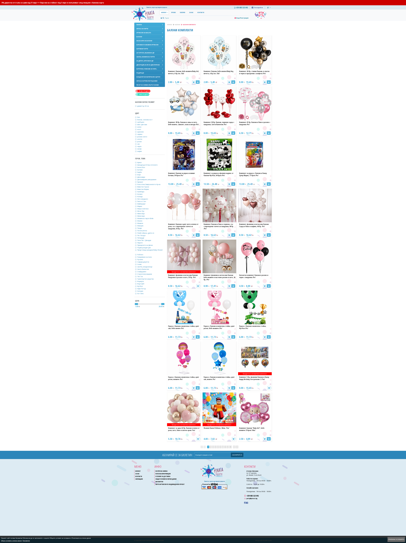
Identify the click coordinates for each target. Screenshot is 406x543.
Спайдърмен (142, 272)
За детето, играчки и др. (145, 61)
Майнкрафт (141, 204)
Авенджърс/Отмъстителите (147, 165)
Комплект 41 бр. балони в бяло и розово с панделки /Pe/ (254, 123)
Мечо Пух (141, 211)
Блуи (139, 175)
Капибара (141, 192)
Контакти (200, 12)
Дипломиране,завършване (147, 179)
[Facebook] (247, 503)
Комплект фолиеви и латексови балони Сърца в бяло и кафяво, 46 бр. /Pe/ (254, 225)
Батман (140, 170)
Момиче (140, 223)
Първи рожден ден (144, 248)
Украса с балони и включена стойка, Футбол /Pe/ (252, 327)
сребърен (141, 122)
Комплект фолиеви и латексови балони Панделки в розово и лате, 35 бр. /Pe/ (183, 276)
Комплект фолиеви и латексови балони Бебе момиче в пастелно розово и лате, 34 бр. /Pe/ (219, 277)
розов (139, 142)
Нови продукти (142, 94)
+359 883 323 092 (252, 495)
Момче (140, 221)
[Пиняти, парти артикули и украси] (144, 13)
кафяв (140, 151)
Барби (140, 172)
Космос (140, 194)
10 (230, 447)
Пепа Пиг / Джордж (144, 240)
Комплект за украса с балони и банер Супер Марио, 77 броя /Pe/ (253, 174)
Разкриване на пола (144, 257)
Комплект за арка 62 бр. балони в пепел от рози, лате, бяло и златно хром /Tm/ (184, 429)
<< (201, 447)
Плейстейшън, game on (146, 233)
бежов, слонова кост (145, 120)
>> (237, 447)
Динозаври (141, 177)
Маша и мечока (143, 209)
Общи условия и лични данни (165, 479)
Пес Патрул (141, 235)
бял (139, 117)
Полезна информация (163, 474)
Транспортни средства (145, 279)
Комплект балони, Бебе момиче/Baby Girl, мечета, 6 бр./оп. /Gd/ (183, 72)
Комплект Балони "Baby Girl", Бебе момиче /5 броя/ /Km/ (251, 429)
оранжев (140, 132)
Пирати (140, 243)
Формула (141, 281)
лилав (139, 149)
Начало (169, 24)
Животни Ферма (143, 189)
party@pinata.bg (251, 498)
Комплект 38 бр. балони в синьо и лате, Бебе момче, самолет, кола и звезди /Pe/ (183, 123)
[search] (163, 18)
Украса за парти (142, 29)
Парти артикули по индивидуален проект (170, 484)
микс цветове (142, 125)
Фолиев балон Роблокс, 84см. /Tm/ (216, 428)
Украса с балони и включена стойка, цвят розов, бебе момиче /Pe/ (219, 327)
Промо (173, 12)
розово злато (142, 137)
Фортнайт (141, 284)
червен (140, 134)
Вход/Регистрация (242, 18)
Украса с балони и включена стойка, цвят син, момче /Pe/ (219, 378)
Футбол (140, 286)
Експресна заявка (161, 471)
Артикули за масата (143, 33)
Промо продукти (143, 91)
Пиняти (139, 25)
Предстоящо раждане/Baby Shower (150, 250)
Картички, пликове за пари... (146, 69)
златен (140, 139)
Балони (139, 37)
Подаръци (140, 73)
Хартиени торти (142, 49)
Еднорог (140, 182)
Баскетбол (141, 167)
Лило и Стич (142, 201)
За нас (191, 12)
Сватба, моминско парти (145, 57)
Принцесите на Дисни (145, 245)
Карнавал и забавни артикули (147, 45)
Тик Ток (140, 276)
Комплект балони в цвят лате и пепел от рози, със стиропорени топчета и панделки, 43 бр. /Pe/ (183, 226)
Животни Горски (143, 187)
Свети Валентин (143, 269)
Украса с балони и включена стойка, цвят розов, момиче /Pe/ (183, 378)
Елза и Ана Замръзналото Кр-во (149, 184)
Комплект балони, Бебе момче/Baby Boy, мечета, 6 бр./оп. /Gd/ (219, 72)
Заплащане (139, 479)
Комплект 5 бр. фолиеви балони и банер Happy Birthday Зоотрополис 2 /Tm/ (254, 378)
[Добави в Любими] (193, 82)
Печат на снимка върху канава (147, 85)
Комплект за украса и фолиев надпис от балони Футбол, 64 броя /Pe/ (218, 174)
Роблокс (140, 255)
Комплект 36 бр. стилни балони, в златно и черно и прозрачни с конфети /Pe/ (254, 72)
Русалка (140, 259)
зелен (139, 127)
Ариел (139, 162)
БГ (268, 7)
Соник (139, 264)
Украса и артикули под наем (146, 81)
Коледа (140, 197)
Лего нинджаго (143, 199)
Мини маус (141, 216)
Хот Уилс (141, 293)
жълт (139, 129)
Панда (140, 228)
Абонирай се (237, 455)
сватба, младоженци (145, 267)
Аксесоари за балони (144, 41)
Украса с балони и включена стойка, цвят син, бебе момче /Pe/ (183, 327)
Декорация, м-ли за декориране (148, 65)
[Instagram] (245, 503)
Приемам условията (396, 539)
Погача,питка (142, 231)
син (139, 144)
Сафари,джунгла (143, 262)
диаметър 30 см (143, 106)
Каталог (164, 12)
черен (139, 146)
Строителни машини (145, 274)
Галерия (182, 12)
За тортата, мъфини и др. (145, 53)
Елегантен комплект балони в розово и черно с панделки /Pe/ (253, 276)
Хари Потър (142, 289)
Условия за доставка (162, 476)
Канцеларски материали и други (148, 77)
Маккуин (140, 226)
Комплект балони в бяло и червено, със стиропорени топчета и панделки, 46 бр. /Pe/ (219, 226)
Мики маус (141, 214)
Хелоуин (140, 291)
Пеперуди (141, 238)
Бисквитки (159, 482)
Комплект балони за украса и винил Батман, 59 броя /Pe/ (181, 174)
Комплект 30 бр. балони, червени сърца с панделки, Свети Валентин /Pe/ (219, 123)
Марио (140, 206)
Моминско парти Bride (145, 218)
